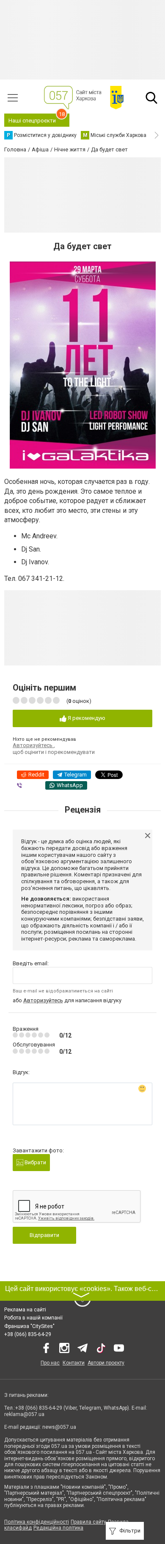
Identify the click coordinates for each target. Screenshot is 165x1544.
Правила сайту (88, 1522)
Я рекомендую (85, 718)
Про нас (50, 1363)
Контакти (74, 1363)
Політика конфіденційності (36, 1522)
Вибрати (34, 1162)
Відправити (44, 1235)
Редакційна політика (58, 1528)
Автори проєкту (106, 1363)
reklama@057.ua (24, 1414)
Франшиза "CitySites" (29, 1326)
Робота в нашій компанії (33, 1318)
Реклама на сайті (25, 1310)
